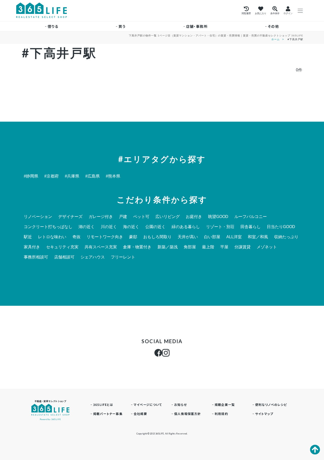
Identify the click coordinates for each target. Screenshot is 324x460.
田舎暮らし (250, 227)
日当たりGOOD (281, 227)
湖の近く (86, 227)
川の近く (109, 227)
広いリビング (167, 217)
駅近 (28, 237)
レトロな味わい (52, 237)
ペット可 (141, 217)
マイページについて (148, 404)
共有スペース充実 (101, 247)
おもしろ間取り (157, 237)
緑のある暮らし (186, 227)
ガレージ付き (101, 217)
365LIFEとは (103, 404)
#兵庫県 (72, 176)
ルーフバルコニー (250, 217)
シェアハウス (92, 257)
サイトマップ (264, 413)
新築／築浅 (167, 247)
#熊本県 (113, 176)
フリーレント (123, 257)
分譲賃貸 (242, 247)
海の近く (131, 227)
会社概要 (140, 413)
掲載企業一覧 (225, 404)
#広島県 (92, 176)
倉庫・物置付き (137, 247)
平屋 (224, 247)
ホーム (275, 39)
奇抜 (76, 237)
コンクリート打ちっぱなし (48, 227)
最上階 (208, 247)
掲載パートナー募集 (108, 413)
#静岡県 (31, 176)
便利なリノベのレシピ (271, 404)
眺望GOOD (218, 217)
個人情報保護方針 (187, 413)
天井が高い (188, 237)
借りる (53, 26)
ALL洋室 (234, 237)
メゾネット (267, 247)
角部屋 (190, 247)
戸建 (123, 217)
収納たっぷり (286, 237)
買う (122, 26)
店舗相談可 (64, 257)
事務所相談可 (36, 257)
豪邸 (133, 237)
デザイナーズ (70, 217)
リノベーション (38, 217)
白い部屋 (212, 237)
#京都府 (51, 176)
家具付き (32, 247)
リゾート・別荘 (220, 227)
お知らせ (180, 404)
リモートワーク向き (105, 237)
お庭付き (194, 217)
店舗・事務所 (197, 26)
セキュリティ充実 (62, 247)
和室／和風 (258, 237)
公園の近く (155, 227)
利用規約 (221, 413)
